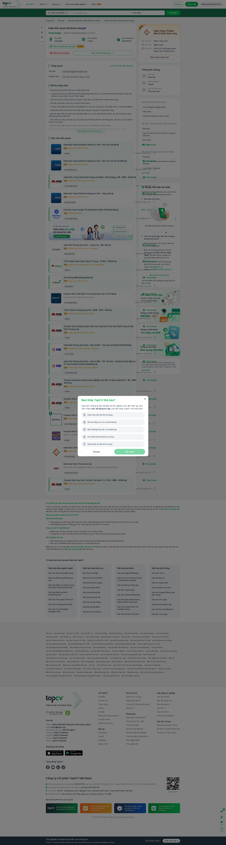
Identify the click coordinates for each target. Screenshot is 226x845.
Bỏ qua (96, 452)
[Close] (145, 399)
